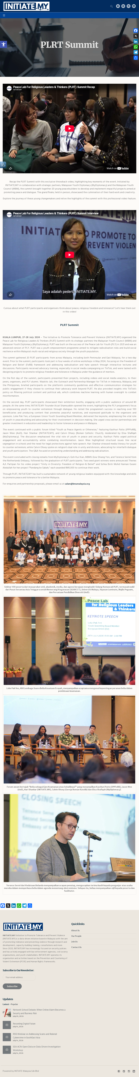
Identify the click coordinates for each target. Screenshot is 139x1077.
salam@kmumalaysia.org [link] (77, 484)
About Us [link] (75, 930)
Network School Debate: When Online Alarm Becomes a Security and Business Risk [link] (39, 1011)
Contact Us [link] (76, 947)
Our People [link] (76, 936)
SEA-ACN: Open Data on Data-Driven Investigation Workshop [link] (36, 1048)
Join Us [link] (74, 941)
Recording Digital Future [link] (24, 1024)
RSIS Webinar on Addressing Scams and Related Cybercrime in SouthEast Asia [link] (35, 1036)
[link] (3, 44)
